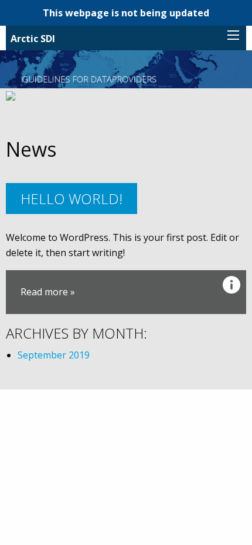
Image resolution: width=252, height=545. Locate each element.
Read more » (48, 291)
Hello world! (71, 198)
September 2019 (54, 355)
